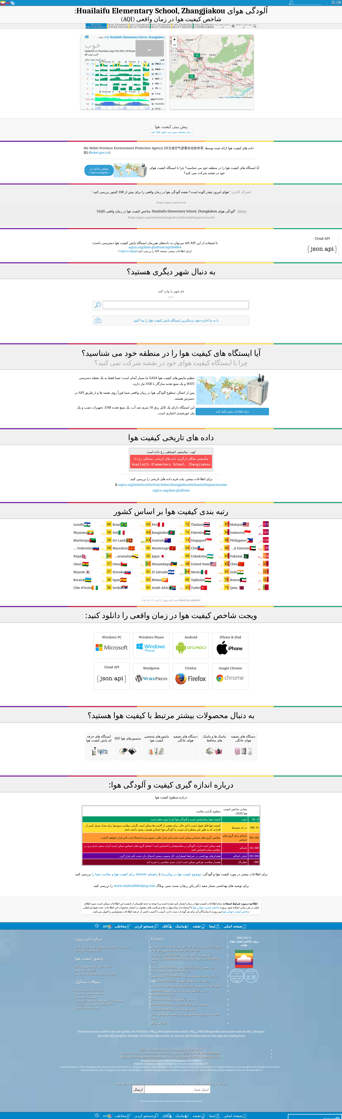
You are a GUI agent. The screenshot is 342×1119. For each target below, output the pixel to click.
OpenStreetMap (233, 97)
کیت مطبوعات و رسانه (87, 950)
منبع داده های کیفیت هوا (88, 990)
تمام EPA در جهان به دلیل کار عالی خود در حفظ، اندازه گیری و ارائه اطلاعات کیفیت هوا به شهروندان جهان (186, 948)
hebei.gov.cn (99, 152)
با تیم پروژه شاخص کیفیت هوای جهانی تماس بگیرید (103, 946)
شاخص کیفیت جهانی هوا (206, 907)
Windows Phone (151, 637)
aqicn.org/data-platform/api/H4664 (155, 247)
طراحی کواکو (158, 1023)
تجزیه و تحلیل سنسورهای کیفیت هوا (95, 973)
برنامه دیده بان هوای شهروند (193, 981)
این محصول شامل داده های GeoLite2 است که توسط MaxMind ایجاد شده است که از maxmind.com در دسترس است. (185, 958)
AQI (134, 37)
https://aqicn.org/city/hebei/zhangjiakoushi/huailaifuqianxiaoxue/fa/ (171, 217)
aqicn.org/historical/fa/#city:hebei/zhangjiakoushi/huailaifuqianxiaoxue (172, 484)
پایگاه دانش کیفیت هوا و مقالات (92, 966)
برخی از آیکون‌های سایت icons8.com (172, 999)
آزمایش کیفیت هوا (85, 970)
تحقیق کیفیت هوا (89, 958)
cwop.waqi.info (165, 981)
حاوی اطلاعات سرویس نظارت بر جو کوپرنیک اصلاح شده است (186, 986)
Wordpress (151, 668)
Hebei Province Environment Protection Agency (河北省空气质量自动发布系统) (170, 1053)
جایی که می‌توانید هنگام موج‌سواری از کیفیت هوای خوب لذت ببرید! (185, 1016)
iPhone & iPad (230, 637)
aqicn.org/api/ (128, 251)
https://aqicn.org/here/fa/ (171, 202)
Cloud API (111, 667)
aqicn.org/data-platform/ (171, 490)
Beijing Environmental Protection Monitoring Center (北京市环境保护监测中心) (170, 1057)
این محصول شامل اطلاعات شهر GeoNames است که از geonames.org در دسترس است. (182, 969)
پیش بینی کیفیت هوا (86, 997)
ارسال (138, 1089)
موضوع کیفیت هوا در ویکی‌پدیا (181, 874)
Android (191, 637)
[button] (191, 78)
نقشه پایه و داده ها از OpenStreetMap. (173, 1009)
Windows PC (111, 637)
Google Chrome (230, 668)
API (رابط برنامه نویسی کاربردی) (93, 1004)
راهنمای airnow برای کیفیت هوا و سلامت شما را (125, 874)
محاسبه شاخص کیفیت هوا (89, 993)
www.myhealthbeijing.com (134, 885)
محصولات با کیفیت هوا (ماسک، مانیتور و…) (99, 1000)
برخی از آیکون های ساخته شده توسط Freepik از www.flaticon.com (178, 992)
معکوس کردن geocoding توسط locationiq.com (179, 1004)
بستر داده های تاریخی (87, 1007)
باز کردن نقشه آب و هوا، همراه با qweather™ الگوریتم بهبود (184, 976)
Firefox (190, 668)
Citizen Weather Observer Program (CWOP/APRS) (170, 1050)
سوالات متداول (87, 981)
